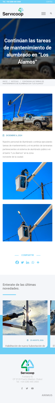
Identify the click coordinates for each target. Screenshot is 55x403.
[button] (51, 13)
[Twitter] (22, 262)
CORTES (49, 2)
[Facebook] (17, 262)
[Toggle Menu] (43, 13)
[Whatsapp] (32, 262)
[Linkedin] (27, 262)
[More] (38, 262)
